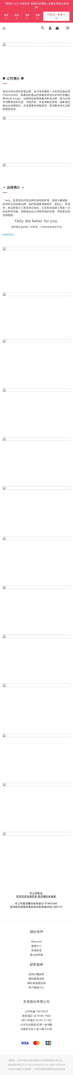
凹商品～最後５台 (56, 16)
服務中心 (36, 946)
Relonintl (36, 941)
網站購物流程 (36, 978)
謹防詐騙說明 (36, 974)
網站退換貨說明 (36, 983)
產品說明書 (36, 954)
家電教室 (36, 950)
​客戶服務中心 (36, 987)
